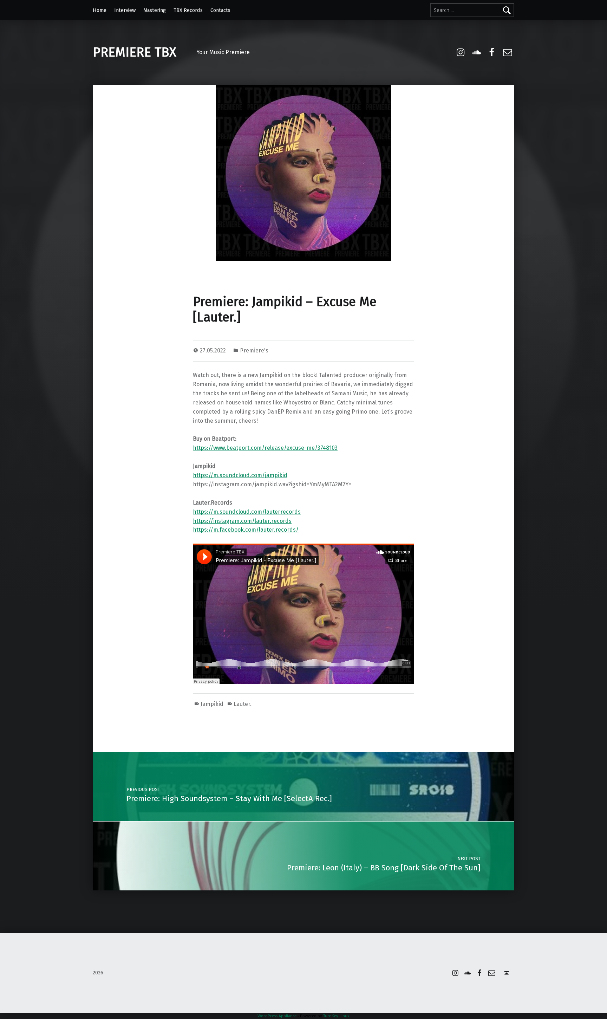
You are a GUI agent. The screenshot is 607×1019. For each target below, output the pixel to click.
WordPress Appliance (276, 1015)
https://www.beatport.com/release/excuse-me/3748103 (265, 447)
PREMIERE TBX (134, 52)
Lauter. (243, 704)
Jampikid (212, 704)
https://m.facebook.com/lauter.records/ (246, 529)
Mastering (154, 10)
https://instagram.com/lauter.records (242, 521)
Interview (125, 10)
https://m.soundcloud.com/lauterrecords (247, 511)
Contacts (220, 10)
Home (99, 10)
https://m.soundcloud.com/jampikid (240, 475)
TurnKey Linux (336, 1015)
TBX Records (188, 10)
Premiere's (254, 350)
